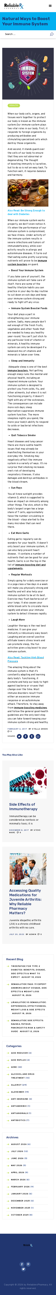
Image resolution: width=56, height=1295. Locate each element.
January (19, 1194)
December (20, 1201)
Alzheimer (17, 1092)
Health (14, 105)
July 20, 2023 (16, 934)
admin (33, 934)
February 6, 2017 (17, 729)
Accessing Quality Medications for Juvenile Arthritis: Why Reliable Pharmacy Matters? (25, 901)
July (17, 1151)
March (18, 1180)
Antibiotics (18, 1120)
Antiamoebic (19, 1106)
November (20, 1208)
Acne (14, 1067)
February (20, 1187)
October (20, 1215)
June (17, 1158)
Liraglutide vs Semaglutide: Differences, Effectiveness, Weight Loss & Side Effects (29, 1006)
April (17, 1172)
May (16, 1165)
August (19, 1144)
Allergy (16, 1085)
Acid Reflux (18, 1060)
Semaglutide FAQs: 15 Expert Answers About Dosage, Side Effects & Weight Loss (29, 988)
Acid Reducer (19, 1053)
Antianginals (19, 1113)
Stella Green (40, 729)
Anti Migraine (19, 1099)
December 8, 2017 (19, 830)
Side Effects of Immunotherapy (23, 806)
